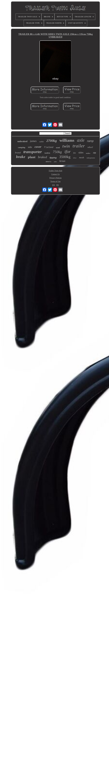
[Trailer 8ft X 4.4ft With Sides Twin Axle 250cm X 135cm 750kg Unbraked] (55, 62)
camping (21, 147)
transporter (32, 152)
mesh (81, 157)
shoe (74, 158)
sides (80, 152)
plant (31, 157)
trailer (79, 145)
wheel (90, 147)
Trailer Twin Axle (55, 171)
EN (53, 185)
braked (42, 157)
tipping (53, 158)
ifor (67, 151)
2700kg (51, 141)
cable (41, 141)
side (30, 147)
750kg (57, 152)
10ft (94, 153)
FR (57, 185)
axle (80, 140)
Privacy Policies (55, 178)
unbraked (22, 141)
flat (74, 153)
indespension (91, 158)
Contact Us (55, 174)
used (58, 148)
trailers (88, 153)
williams (66, 140)
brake (20, 157)
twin (66, 146)
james (33, 141)
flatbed (48, 147)
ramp (90, 141)
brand (18, 152)
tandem (47, 153)
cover (38, 146)
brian (62, 160)
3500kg (64, 157)
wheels (48, 162)
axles (55, 162)
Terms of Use (55, 181)
